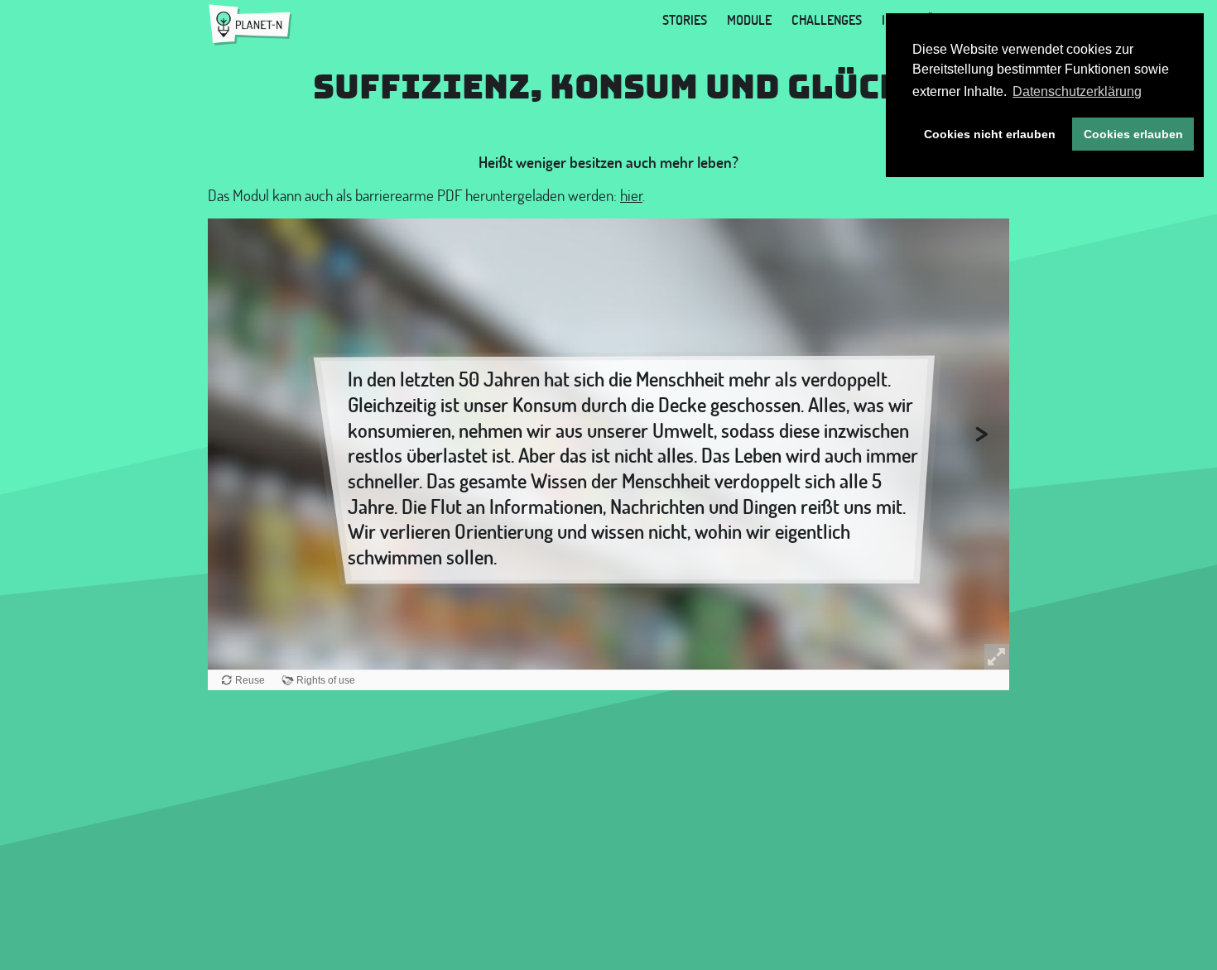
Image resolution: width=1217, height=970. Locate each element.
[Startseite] (250, 24)
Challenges (826, 20)
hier (631, 195)
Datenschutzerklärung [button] (1077, 91)
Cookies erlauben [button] (1133, 134)
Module (749, 20)
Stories (684, 20)
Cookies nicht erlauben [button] (990, 134)
